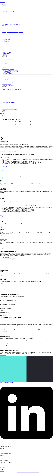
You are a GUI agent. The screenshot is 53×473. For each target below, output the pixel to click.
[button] (26, 139)
